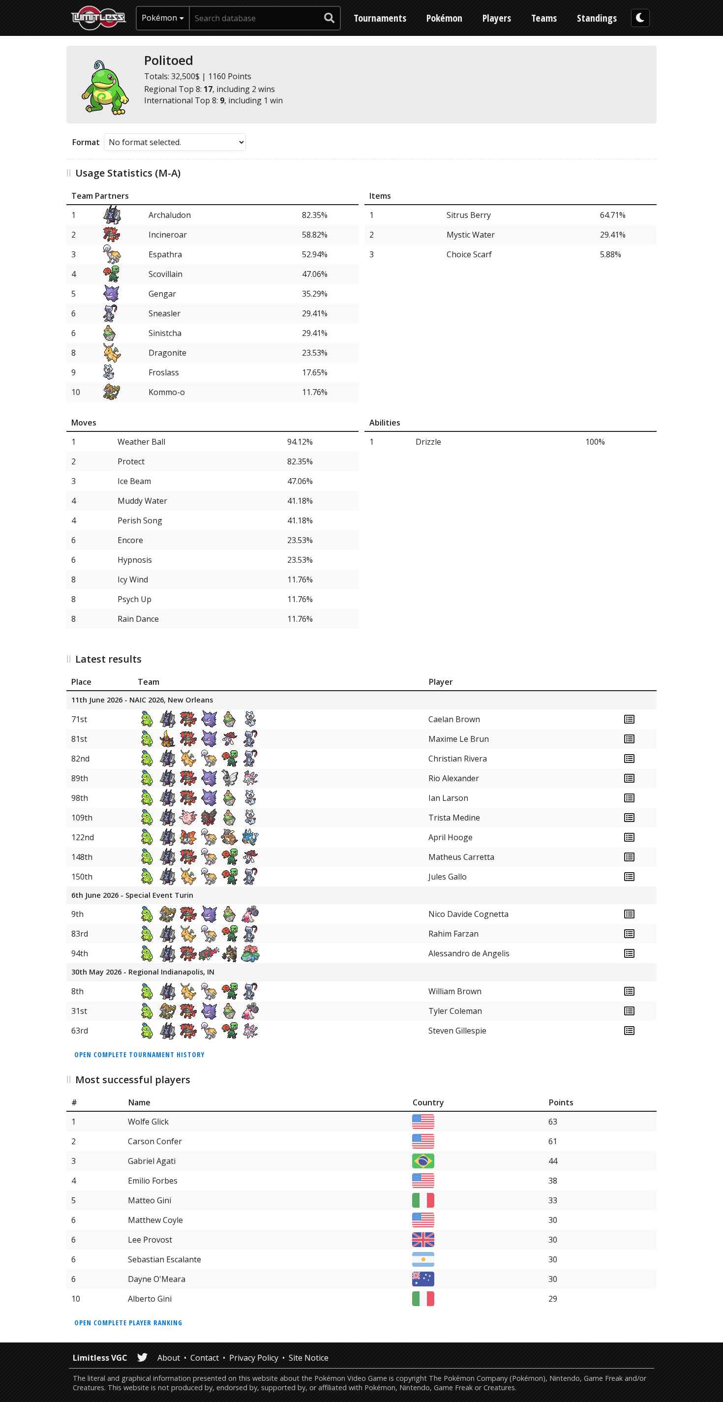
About (168, 1357)
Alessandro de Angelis (469, 953)
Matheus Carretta (461, 857)
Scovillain (165, 274)
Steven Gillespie (457, 1030)
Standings (597, 18)
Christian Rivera (457, 758)
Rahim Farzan (453, 933)
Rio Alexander (453, 778)
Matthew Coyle (155, 1220)
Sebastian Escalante (164, 1259)
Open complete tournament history (139, 1054)
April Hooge (450, 837)
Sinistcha (165, 333)
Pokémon (444, 18)
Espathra (165, 254)
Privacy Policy (253, 1357)
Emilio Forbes (153, 1180)
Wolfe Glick (148, 1121)
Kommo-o (167, 392)
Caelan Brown (454, 719)
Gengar (162, 293)
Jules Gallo (447, 876)
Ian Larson (448, 797)
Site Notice (309, 1357)
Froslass (164, 372)
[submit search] (329, 18)
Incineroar (168, 234)
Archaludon (170, 215)
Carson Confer (155, 1141)
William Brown (455, 991)
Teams (544, 18)
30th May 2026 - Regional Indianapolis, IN (142, 972)
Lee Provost (150, 1239)
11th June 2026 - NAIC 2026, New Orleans (142, 700)
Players (496, 18)
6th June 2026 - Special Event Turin (132, 895)
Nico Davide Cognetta (468, 914)
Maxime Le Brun (458, 738)
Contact (204, 1357)
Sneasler (165, 313)
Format (86, 142)
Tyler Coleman (455, 1011)
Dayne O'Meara (156, 1279)
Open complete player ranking (128, 1322)
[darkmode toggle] (640, 18)
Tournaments (380, 18)
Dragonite (167, 352)
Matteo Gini (149, 1200)
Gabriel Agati (152, 1161)
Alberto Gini (150, 1298)
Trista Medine (454, 817)
